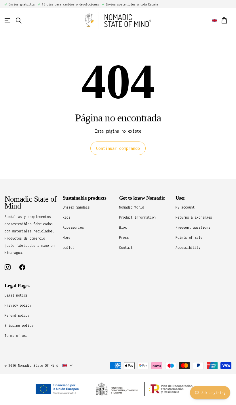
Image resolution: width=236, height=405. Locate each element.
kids (67, 217)
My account (185, 207)
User (180, 198)
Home (67, 237)
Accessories (73, 227)
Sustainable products (84, 198)
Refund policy (17, 315)
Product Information (137, 217)
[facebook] (22, 267)
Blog (123, 227)
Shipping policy (19, 325)
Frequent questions (193, 227)
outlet (68, 247)
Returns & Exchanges (194, 217)
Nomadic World (131, 207)
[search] (19, 20)
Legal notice (16, 295)
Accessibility (188, 247)
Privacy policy (18, 305)
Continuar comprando (118, 148)
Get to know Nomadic (142, 198)
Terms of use (16, 335)
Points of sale (189, 237)
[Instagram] (8, 267)
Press (124, 237)
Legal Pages (17, 286)
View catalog (8, 20)
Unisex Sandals (76, 207)
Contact (126, 247)
